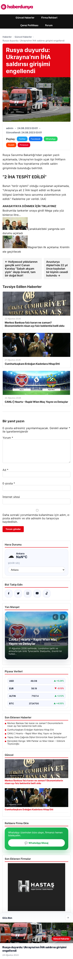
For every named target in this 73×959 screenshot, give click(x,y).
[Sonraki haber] (63, 617)
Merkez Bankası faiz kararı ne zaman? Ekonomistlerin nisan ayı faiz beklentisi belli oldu (35, 724)
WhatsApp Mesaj (36, 842)
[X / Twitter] (18, 594)
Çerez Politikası (29, 25)
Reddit (11, 145)
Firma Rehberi (49, 17)
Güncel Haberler (25, 17)
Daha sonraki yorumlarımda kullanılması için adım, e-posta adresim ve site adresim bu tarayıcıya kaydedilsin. (36, 518)
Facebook (35, 139)
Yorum (8, 437)
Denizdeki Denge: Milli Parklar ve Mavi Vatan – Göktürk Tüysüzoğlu (36, 742)
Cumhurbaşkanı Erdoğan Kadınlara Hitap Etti (30, 729)
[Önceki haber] (55, 617)
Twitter (22, 139)
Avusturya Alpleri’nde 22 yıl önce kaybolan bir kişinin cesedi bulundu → (57, 268)
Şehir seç (14, 563)
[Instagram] (28, 594)
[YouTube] (37, 594)
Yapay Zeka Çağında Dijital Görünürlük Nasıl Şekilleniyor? (37, 737)
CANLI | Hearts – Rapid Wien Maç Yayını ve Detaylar (34, 733)
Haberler (7, 36)
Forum (49, 25)
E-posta (9, 483)
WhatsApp (51, 139)
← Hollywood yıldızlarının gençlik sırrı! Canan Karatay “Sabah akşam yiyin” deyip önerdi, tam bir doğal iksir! (21, 268)
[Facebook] (9, 594)
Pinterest (24, 145)
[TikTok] (47, 594)
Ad (5, 470)
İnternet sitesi (11, 497)
